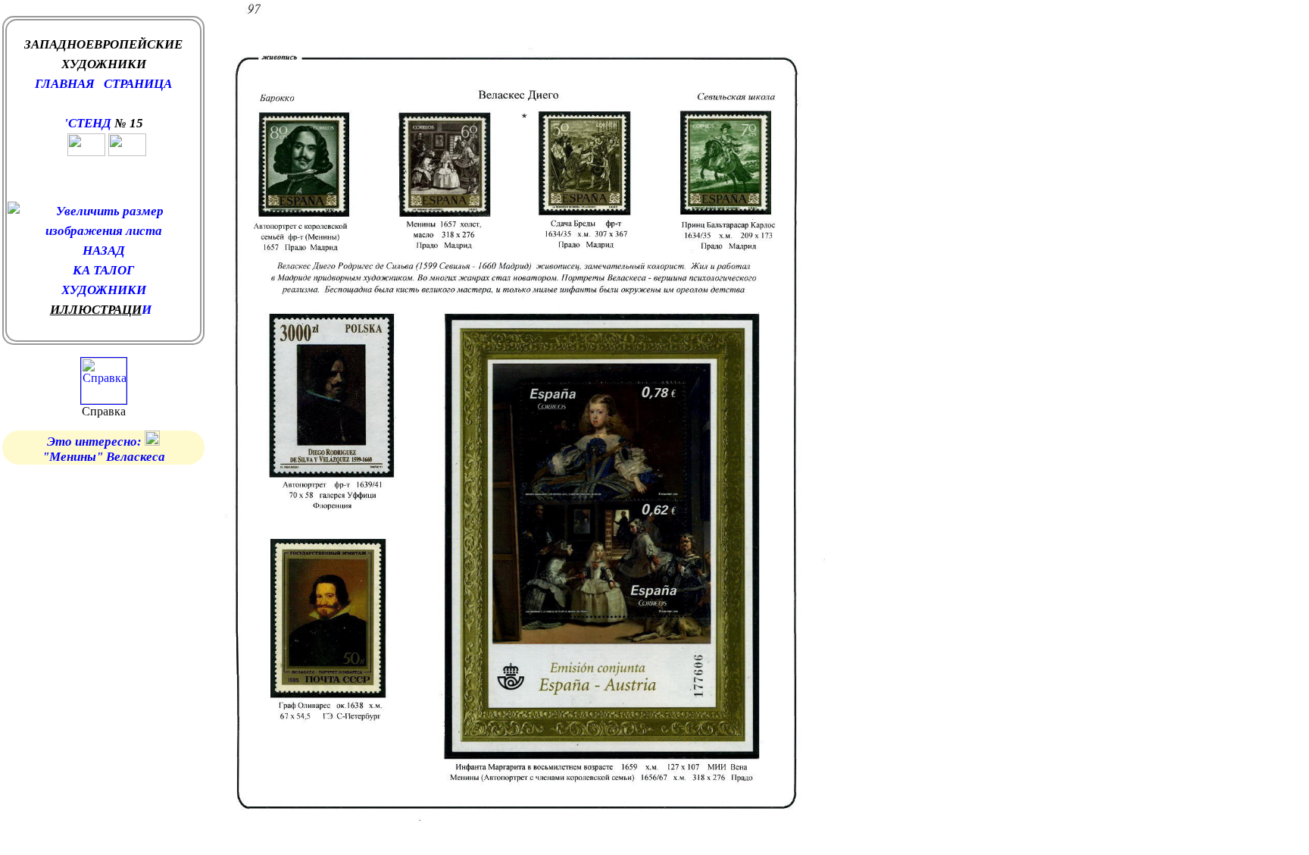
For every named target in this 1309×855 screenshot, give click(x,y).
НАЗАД (104, 250)
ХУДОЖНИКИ (103, 290)
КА (83, 270)
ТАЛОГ (113, 270)
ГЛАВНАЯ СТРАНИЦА (103, 84)
